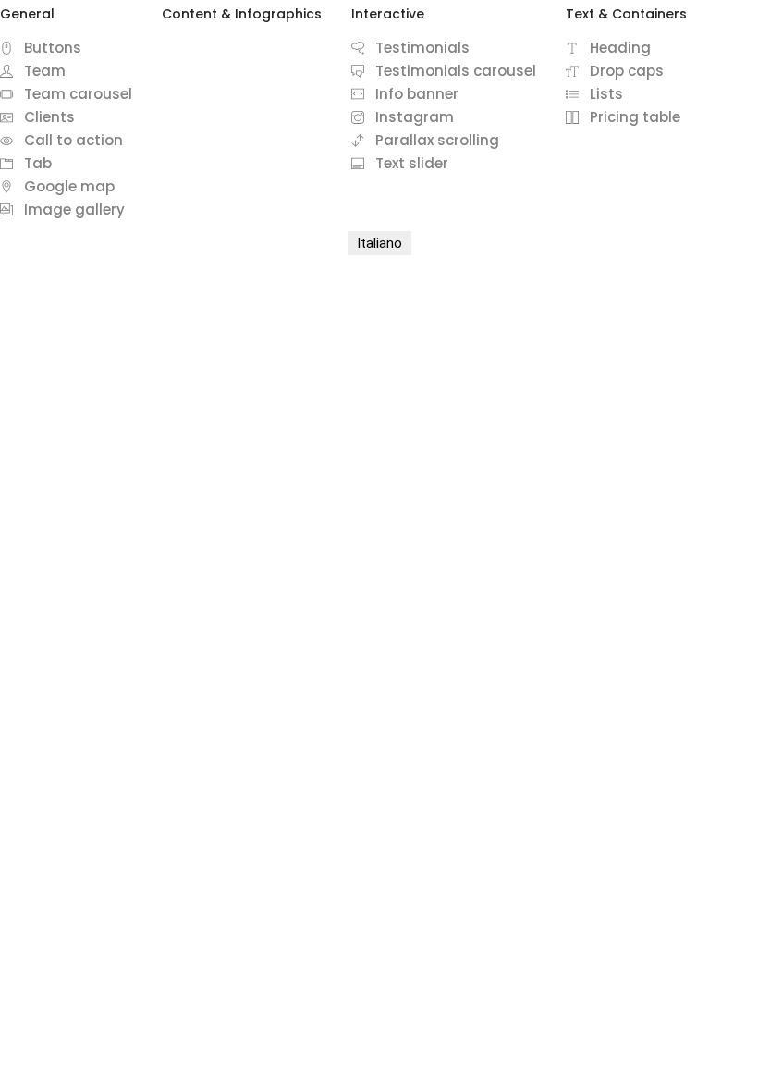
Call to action (73, 140)
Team (45, 70)
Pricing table (635, 117)
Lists (606, 94)
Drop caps (627, 70)
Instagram (414, 117)
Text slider (411, 163)
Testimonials (422, 47)
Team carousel (78, 94)
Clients (49, 117)
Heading (620, 47)
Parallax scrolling (437, 140)
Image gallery (74, 209)
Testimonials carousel (455, 70)
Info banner (416, 94)
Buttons (52, 47)
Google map (69, 186)
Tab (38, 163)
